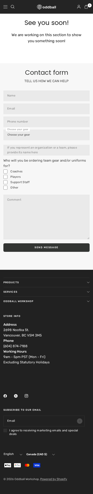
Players (15, 176)
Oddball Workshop (18, 301)
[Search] (12, 6)
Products (11, 282)
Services (10, 291)
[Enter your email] (79, 421)
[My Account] (78, 6)
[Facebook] (8, 396)
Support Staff (20, 182)
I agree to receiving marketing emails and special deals (43, 432)
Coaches (16, 171)
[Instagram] (30, 396)
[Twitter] (19, 396)
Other (14, 187)
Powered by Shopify (53, 479)
